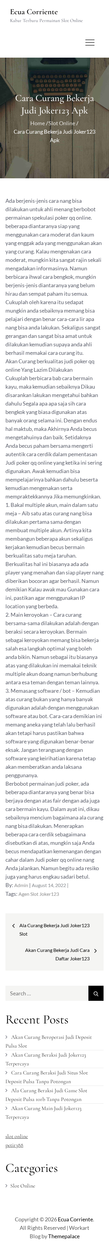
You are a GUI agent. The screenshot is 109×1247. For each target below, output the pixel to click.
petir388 (14, 1145)
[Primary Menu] (90, 42)
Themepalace (64, 1236)
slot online (16, 1136)
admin (21, 885)
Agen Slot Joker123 (38, 894)
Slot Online (22, 1185)
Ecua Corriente (34, 11)
